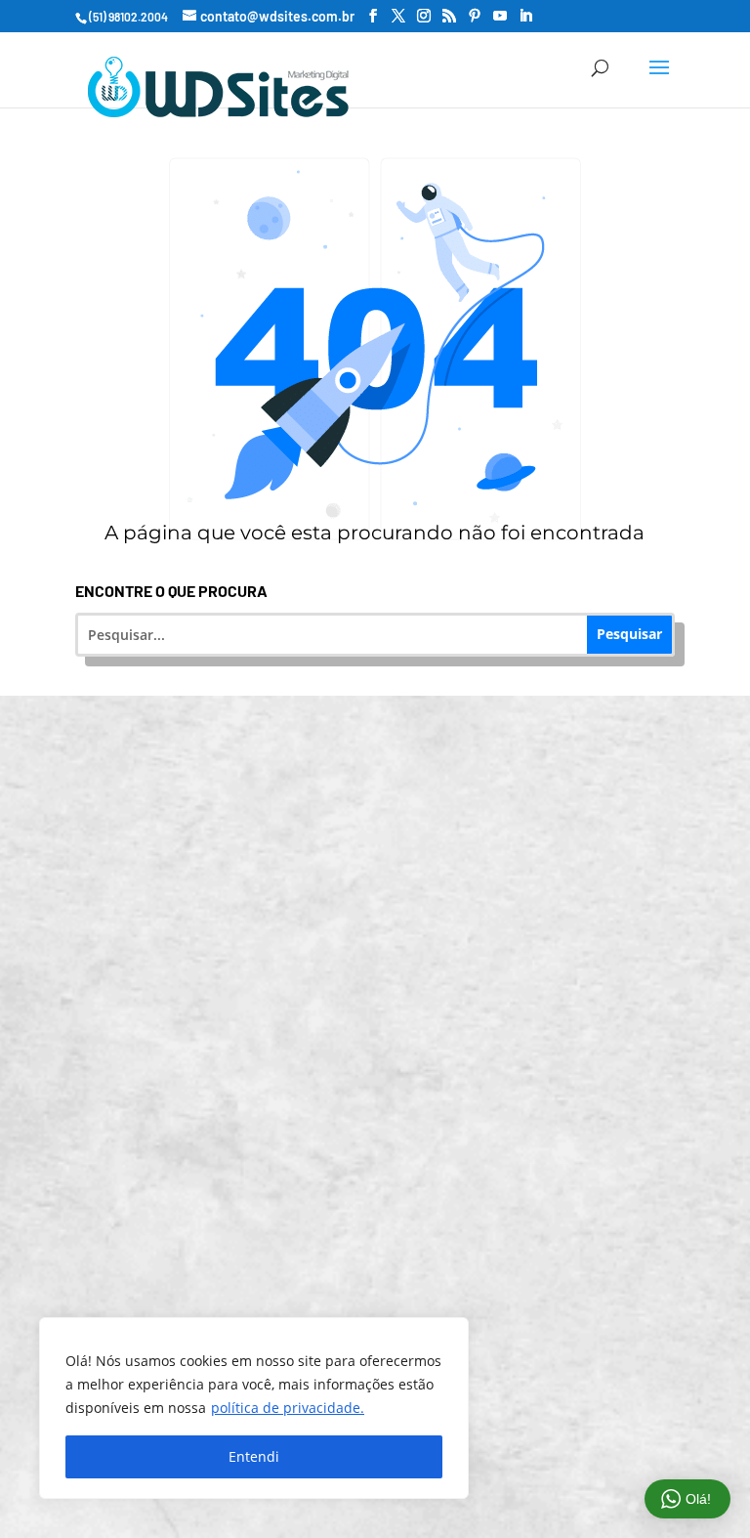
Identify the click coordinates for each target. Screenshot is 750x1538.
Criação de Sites (387, 776)
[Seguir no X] (501, 1468)
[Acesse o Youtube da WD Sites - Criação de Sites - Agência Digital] (500, 16)
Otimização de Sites (388, 929)
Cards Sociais (387, 1310)
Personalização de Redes (387, 1233)
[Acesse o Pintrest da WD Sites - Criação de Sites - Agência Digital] (474, 16)
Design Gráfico (387, 1157)
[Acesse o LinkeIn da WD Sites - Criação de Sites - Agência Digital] (525, 16)
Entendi (254, 1456)
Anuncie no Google (387, 1005)
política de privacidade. (287, 1407)
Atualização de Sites (387, 852)
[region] (254, 1408)
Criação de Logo (387, 1081)
